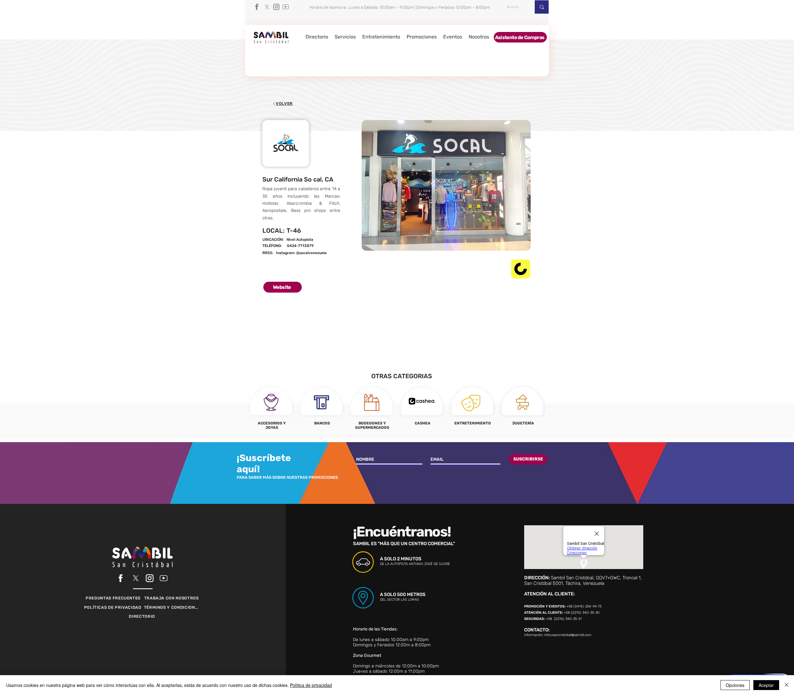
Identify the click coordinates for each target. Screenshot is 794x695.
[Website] (321, 246)
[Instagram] (276, 7)
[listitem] (271, 409)
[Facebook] (258, 7)
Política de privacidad (311, 685)
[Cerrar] (786, 685)
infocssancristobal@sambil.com (567, 635)
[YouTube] (286, 7)
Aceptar (766, 685)
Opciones (735, 685)
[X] (267, 7)
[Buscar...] (542, 7)
